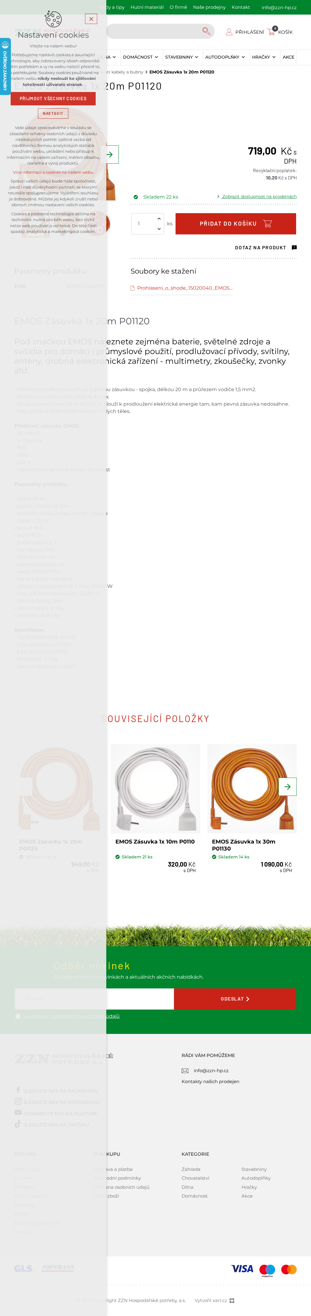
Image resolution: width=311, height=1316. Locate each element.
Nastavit (53, 113)
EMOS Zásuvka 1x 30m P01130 (243, 845)
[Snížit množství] (159, 229)
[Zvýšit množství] (159, 218)
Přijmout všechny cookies (53, 98)
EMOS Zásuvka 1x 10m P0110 (155, 842)
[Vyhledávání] (160, 31)
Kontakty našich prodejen (210, 1081)
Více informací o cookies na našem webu (53, 172)
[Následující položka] (110, 154)
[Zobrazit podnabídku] (114, 57)
